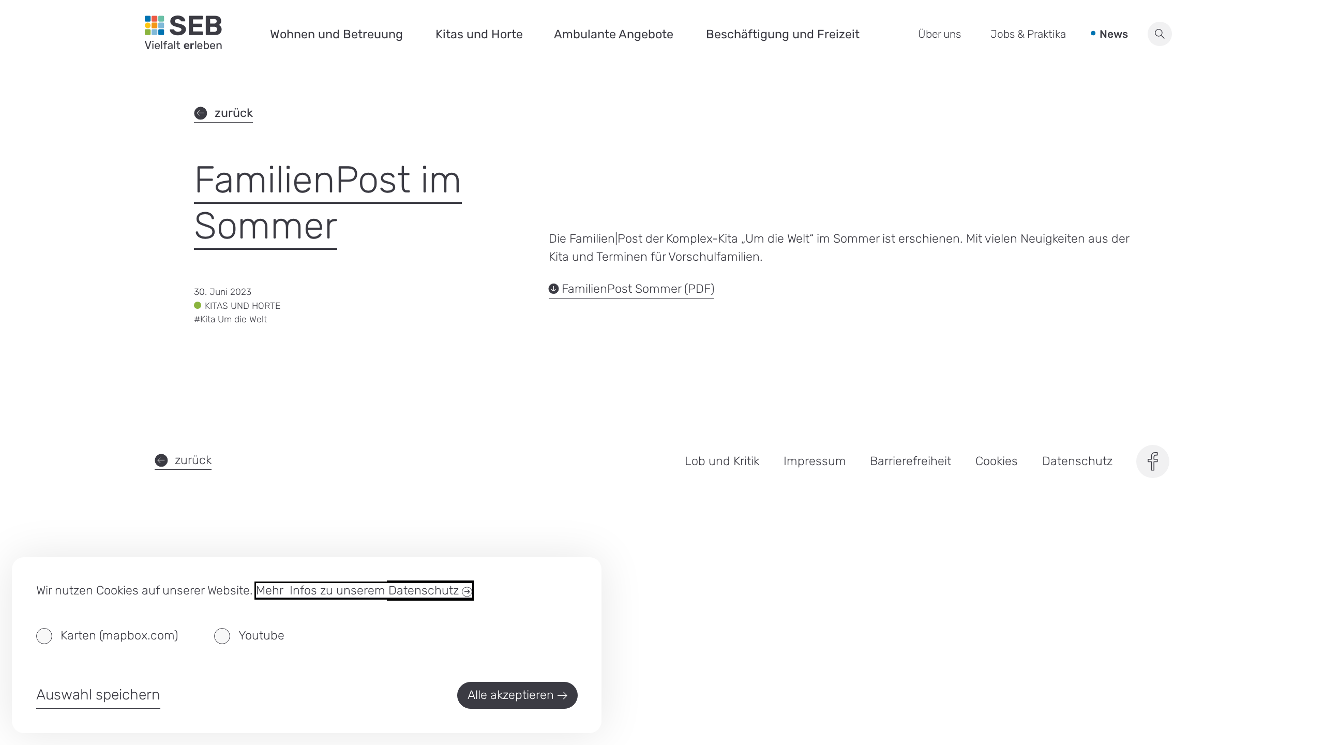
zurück (233, 113)
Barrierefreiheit (910, 461)
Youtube (261, 635)
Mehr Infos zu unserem (359, 590)
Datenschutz (1077, 461)
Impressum (815, 461)
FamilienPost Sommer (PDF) (638, 289)
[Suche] (1160, 34)
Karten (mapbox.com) (119, 635)
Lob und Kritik (722, 461)
